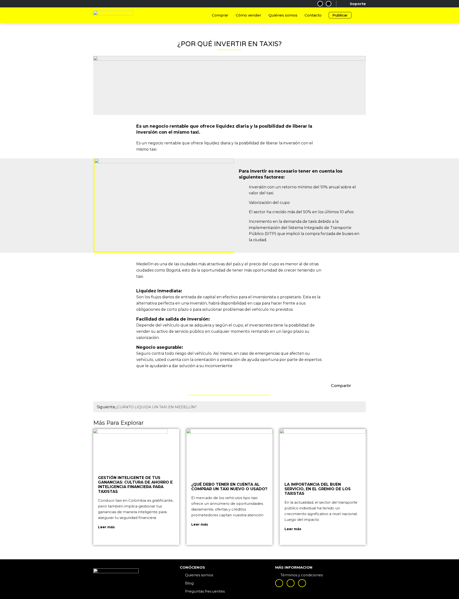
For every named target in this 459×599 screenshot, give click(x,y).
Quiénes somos (282, 15)
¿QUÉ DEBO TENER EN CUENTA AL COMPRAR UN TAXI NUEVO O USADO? (229, 486)
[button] (354, 386)
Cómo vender (248, 15)
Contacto (313, 15)
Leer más (106, 527)
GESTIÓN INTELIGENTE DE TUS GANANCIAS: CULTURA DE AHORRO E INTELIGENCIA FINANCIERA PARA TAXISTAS (135, 484)
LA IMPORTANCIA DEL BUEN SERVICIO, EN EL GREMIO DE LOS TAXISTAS (317, 489)
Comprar (220, 15)
